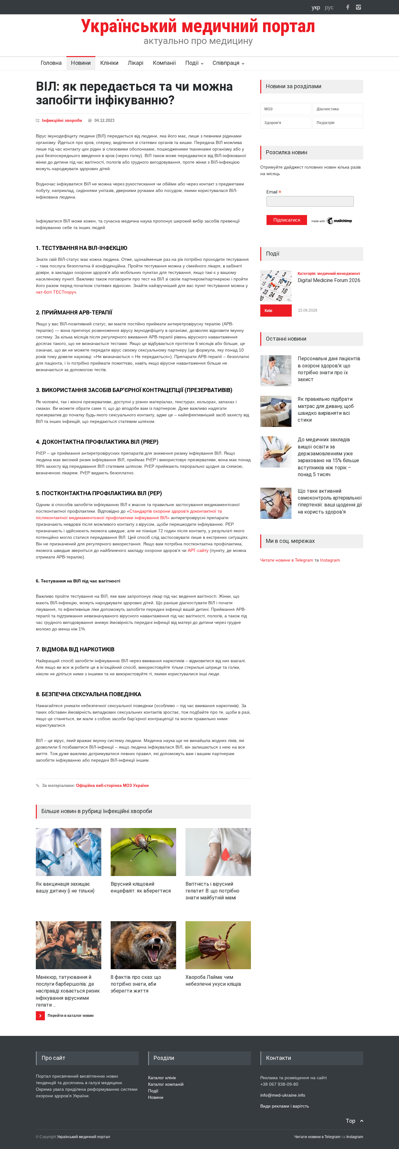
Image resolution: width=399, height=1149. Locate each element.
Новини (81, 63)
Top (350, 1121)
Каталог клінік (162, 1077)
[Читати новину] (68, 852)
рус (329, 7)
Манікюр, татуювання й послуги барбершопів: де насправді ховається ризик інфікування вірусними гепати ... (68, 991)
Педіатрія (325, 123)
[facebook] (347, 7)
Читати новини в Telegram (287, 560)
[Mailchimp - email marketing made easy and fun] (332, 223)
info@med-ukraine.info (282, 1095)
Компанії (164, 63)
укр (317, 7)
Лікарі (135, 63)
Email (274, 192)
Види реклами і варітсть (284, 1106)
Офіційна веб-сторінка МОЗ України (112, 785)
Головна (51, 63)
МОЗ (268, 109)
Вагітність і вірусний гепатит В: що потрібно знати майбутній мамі (212, 891)
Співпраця (226, 63)
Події (192, 63)
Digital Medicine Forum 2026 (329, 280)
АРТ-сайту (198, 550)
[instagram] (358, 7)
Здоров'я (272, 123)
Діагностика (328, 109)
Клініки (109, 63)
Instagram (330, 560)
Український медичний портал (83, 1137)
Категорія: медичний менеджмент (329, 273)
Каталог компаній (166, 1084)
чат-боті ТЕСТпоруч (56, 292)
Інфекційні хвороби (62, 120)
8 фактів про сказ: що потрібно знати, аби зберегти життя (136, 984)
